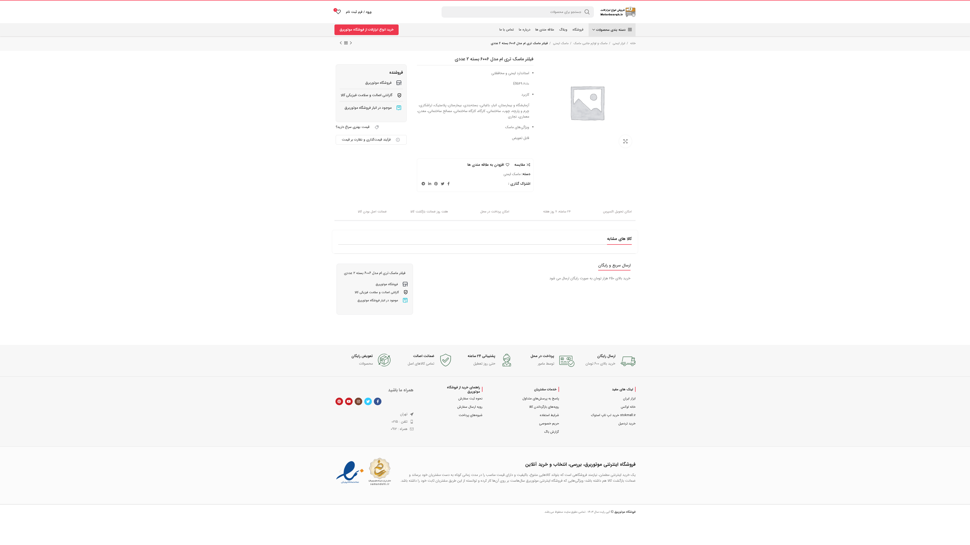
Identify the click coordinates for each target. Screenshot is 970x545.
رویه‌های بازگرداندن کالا (544, 407)
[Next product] (340, 43)
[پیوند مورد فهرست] (374, 421)
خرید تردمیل (627, 423)
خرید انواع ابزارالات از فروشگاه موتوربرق (367, 29)
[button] (340, 472)
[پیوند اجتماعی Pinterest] (436, 183)
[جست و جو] (587, 12)
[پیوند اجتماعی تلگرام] (423, 183)
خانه (632, 43)
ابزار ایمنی (618, 43)
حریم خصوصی (549, 423)
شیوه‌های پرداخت (470, 415)
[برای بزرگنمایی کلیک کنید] (625, 141)
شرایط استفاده (549, 415)
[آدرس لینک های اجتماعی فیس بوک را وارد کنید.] (448, 183)
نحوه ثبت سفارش (470, 398)
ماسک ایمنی (560, 43)
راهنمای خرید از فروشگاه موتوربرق (463, 389)
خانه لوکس (628, 407)
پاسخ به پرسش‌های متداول (540, 398)
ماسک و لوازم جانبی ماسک (590, 43)
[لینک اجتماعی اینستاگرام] (358, 401)
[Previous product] (350, 43)
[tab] (614, 265)
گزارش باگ (551, 431)
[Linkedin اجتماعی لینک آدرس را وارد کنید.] (430, 183)
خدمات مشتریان (545, 389)
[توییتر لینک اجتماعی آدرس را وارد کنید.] (442, 183)
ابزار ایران (629, 398)
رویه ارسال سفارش (469, 407)
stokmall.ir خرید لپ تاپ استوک (613, 415)
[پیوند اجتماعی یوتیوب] (349, 401)
